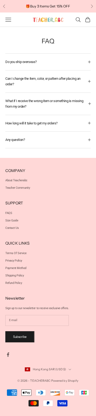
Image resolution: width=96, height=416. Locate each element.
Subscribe (20, 337)
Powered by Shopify (65, 381)
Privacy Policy (13, 260)
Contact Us (12, 228)
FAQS (8, 213)
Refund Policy (13, 283)
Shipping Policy (14, 275)
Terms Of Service (16, 253)
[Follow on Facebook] (8, 354)
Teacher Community (17, 188)
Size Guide (11, 220)
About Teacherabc (16, 180)
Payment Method (15, 268)
